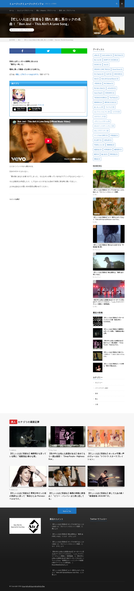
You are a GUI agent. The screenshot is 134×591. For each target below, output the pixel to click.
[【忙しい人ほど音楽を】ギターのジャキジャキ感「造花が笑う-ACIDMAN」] (97, 321)
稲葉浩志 (98, 149)
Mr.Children (108, 83)
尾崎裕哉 (110, 145)
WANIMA (98, 102)
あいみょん (98, 107)
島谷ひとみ (14, 489)
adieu (96, 55)
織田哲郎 (118, 149)
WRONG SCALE (110, 102)
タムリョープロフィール (25, 10)
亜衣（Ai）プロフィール (67, 10)
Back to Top (67, 511)
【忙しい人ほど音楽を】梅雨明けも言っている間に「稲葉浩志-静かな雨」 (113, 331)
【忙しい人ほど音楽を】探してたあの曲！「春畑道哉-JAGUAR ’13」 (106, 494)
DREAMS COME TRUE (102, 69)
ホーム (11, 10)
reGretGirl (112, 88)
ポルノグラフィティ (101, 130)
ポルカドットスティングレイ (104, 126)
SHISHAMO (109, 93)
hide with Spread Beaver (109, 79)
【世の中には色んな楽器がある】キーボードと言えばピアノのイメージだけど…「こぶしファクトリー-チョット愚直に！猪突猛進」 (108, 302)
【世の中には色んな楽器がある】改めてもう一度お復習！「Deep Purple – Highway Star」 (113, 343)
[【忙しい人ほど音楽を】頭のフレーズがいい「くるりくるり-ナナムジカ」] (97, 356)
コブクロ (116, 112)
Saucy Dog (98, 93)
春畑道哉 (91, 489)
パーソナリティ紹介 (101, 388)
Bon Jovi (29, 30)
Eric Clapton (99, 74)
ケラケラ (91, 450)
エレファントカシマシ (102, 112)
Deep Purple (53, 450)
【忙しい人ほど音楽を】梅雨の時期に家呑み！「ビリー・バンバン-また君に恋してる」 (66, 496)
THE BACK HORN (100, 97)
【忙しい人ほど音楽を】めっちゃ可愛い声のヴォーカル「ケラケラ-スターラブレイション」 (106, 456)
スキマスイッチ (100, 116)
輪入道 (104, 154)
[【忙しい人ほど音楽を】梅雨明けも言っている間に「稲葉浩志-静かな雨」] (97, 333)
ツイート (93, 524)
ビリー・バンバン (55, 489)
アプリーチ (41, 105)
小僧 (96, 404)
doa (106, 64)
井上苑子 (98, 140)
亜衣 (96, 393)
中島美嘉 (114, 135)
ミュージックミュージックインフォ (33, 586)
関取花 (97, 159)
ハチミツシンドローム (102, 121)
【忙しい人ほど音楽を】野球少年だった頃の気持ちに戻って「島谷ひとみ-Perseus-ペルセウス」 (27, 496)
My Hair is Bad (99, 88)
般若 (96, 154)
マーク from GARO (101, 135)
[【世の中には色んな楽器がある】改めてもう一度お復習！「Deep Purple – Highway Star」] (97, 344)
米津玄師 (108, 149)
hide (96, 79)
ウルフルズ (110, 107)
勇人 (22, 30)
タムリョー (98, 249)
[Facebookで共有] (22, 51)
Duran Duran (117, 69)
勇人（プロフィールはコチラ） (28, 74)
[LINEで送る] (74, 51)
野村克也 (114, 154)
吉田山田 (108, 140)
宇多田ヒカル (99, 145)
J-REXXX (97, 83)
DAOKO (97, 64)
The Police (113, 97)
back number (107, 55)
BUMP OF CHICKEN (111, 60)
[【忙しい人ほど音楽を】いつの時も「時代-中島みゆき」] (97, 367)
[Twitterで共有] (48, 51)
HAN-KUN (118, 74)
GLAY (108, 74)
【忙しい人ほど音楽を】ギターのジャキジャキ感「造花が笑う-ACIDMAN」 (113, 319)
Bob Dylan (119, 55)
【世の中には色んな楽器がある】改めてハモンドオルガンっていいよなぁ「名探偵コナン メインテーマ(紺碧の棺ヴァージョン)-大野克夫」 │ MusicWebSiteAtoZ (68, 560)
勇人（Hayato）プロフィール (46, 10)
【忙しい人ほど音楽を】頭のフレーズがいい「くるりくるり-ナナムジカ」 (113, 354)
